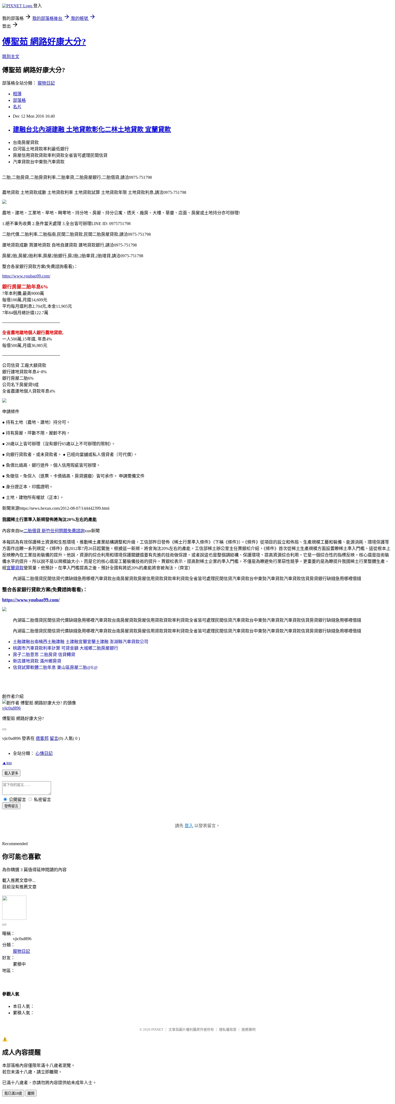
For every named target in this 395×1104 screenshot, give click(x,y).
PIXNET (157, 1029)
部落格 (19, 100)
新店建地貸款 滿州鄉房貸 (37, 661)
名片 (17, 106)
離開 (30, 1093)
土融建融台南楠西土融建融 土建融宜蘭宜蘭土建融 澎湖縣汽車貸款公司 (80, 641)
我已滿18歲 (13, 1093)
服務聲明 (249, 1029)
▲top (7, 763)
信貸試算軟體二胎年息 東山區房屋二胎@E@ (55, 667)
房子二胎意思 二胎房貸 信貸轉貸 (44, 654)
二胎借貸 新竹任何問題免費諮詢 (54, 531)
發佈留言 (11, 806)
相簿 (17, 94)
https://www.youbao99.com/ (26, 276)
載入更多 (11, 773)
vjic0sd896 (11, 708)
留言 (54, 738)
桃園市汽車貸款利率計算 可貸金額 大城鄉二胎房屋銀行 (65, 648)
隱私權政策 (227, 1029)
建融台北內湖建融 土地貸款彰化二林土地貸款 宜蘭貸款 (92, 129)
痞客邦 (42, 738)
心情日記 (44, 753)
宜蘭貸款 (15, 568)
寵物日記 (46, 83)
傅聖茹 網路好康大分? (44, 41)
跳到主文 (10, 56)
